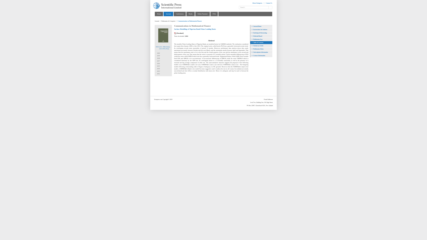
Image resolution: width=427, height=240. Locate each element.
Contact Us (269, 3)
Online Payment (202, 14)
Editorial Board (257, 36)
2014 (158, 68)
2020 (158, 53)
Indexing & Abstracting (260, 33)
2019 (158, 56)
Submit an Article (258, 46)
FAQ (214, 14)
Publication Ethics (258, 49)
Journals (168, 14)
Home (159, 14)
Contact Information (259, 55)
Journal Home (257, 26)
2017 (158, 61)
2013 (158, 71)
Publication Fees (258, 39)
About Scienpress (257, 3)
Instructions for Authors (260, 29)
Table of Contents (258, 42)
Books (190, 14)
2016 (158, 63)
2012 (158, 74)
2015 (158, 66)
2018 (158, 58)
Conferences (180, 14)
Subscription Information (260, 52)
